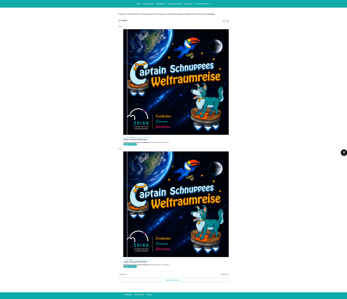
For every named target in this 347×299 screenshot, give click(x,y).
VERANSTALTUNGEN (175, 4)
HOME (139, 4)
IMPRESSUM (128, 294)
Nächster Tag (224, 274)
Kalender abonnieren (172, 280)
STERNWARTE (160, 4)
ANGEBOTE (188, 4)
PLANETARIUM (148, 4)
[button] (170, 23)
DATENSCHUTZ (139, 294)
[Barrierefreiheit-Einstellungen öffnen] (344, 153)
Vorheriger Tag (123, 274)
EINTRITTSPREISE (202, 4)
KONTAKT (149, 294)
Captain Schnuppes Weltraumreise (135, 139)
